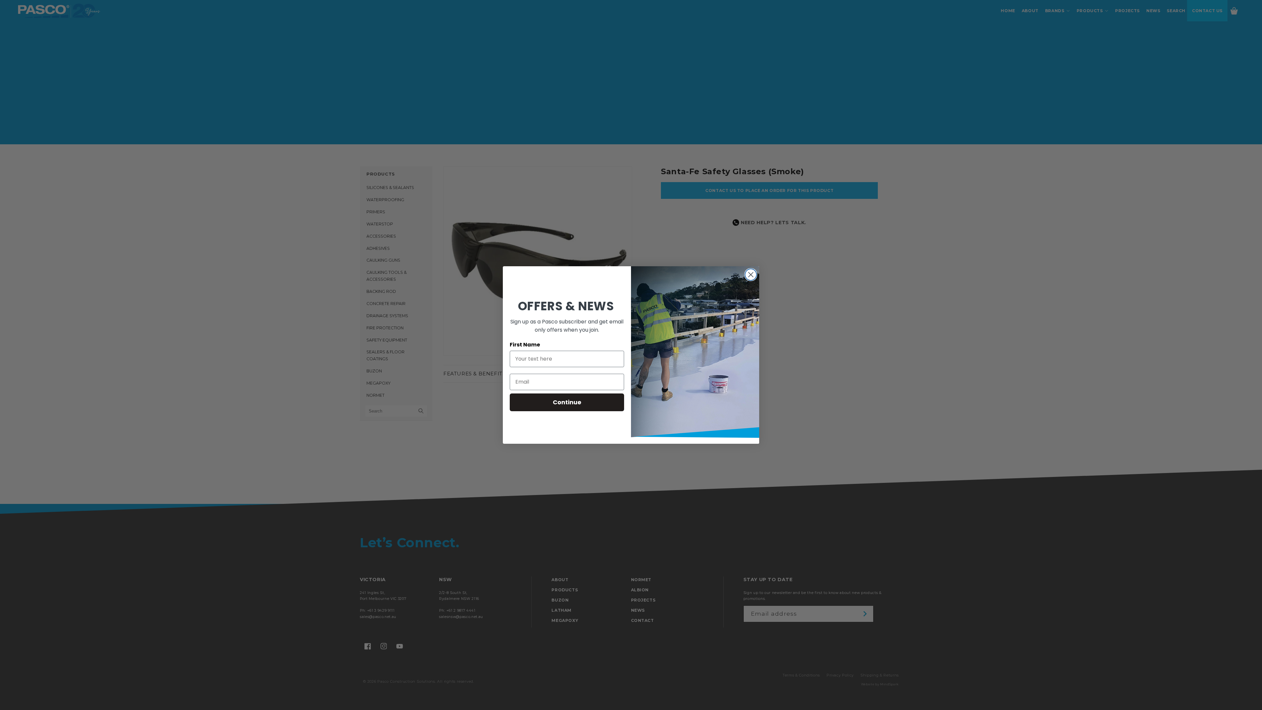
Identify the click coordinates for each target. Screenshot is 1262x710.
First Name (525, 344)
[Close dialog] (751, 274)
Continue (567, 402)
